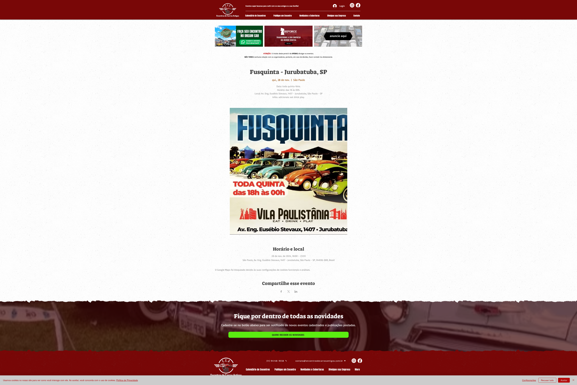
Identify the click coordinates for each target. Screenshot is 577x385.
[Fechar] (573, 380)
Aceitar (564, 380)
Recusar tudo (547, 380)
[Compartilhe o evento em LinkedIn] (296, 291)
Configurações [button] (529, 380)
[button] (288, 335)
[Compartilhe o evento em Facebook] (281, 291)
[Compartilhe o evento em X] (288, 291)
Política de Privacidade (127, 380)
